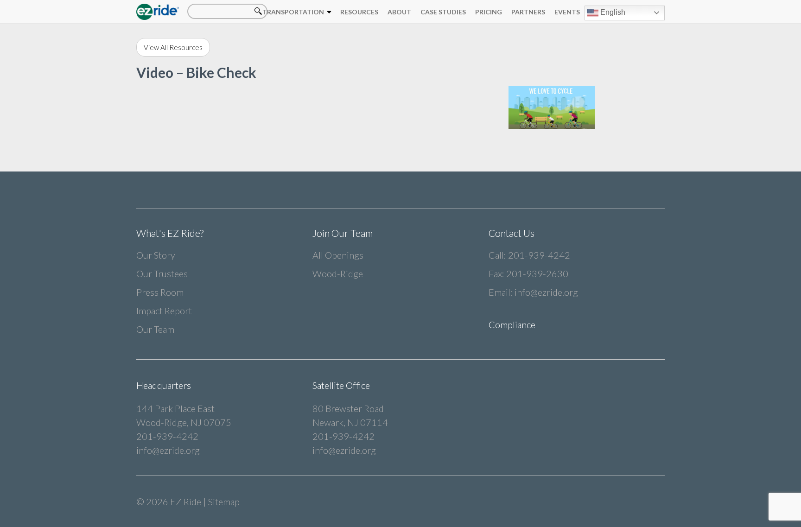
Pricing (488, 12)
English (611, 12)
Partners (528, 12)
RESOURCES (359, 12)
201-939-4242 (539, 254)
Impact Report (164, 310)
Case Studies (443, 12)
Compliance (512, 324)
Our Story (155, 254)
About (399, 12)
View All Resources (173, 47)
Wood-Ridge (337, 273)
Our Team (155, 329)
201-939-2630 (537, 273)
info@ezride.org (546, 292)
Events (567, 12)
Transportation (293, 12)
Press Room (160, 292)
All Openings (337, 254)
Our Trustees (162, 273)
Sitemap (224, 501)
